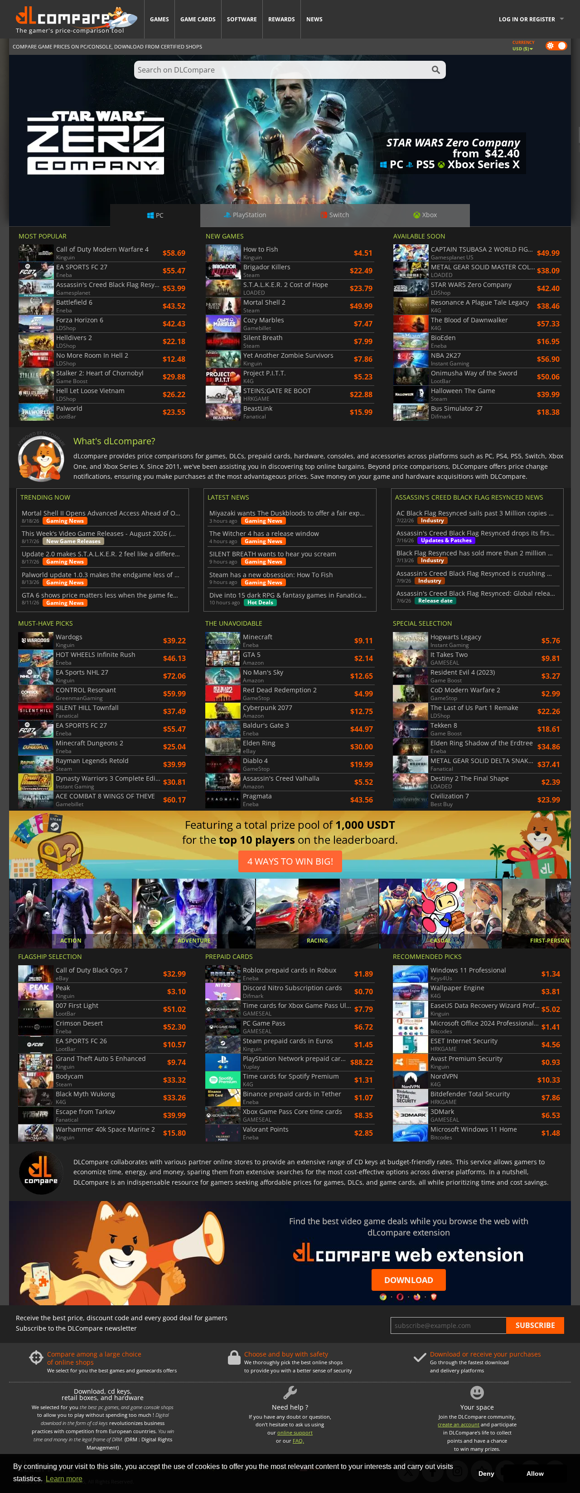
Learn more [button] (64, 1479)
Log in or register (527, 19)
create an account (458, 1424)
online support (295, 1432)
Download (408, 1279)
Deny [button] (486, 1473)
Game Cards (198, 19)
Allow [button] (535, 1473)
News (314, 19)
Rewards (281, 19)
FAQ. (298, 1440)
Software (242, 19)
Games (159, 19)
